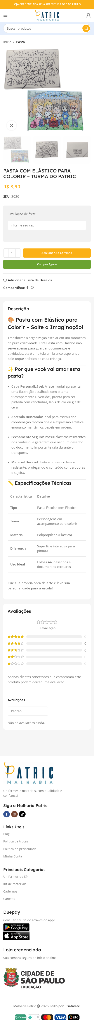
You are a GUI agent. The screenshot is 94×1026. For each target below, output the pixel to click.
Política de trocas (15, 841)
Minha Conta (12, 856)
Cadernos (10, 891)
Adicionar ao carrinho (57, 253)
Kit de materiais (14, 884)
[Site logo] (47, 15)
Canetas (9, 899)
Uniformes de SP (15, 876)
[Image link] (28, 773)
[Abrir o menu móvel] (5, 15)
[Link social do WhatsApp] (32, 287)
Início (7, 42)
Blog (6, 834)
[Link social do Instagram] (14, 814)
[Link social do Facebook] (27, 287)
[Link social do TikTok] (22, 814)
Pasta (20, 42)
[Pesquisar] (86, 28)
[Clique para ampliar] (11, 125)
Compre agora (47, 264)
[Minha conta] (88, 15)
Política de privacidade (20, 849)
